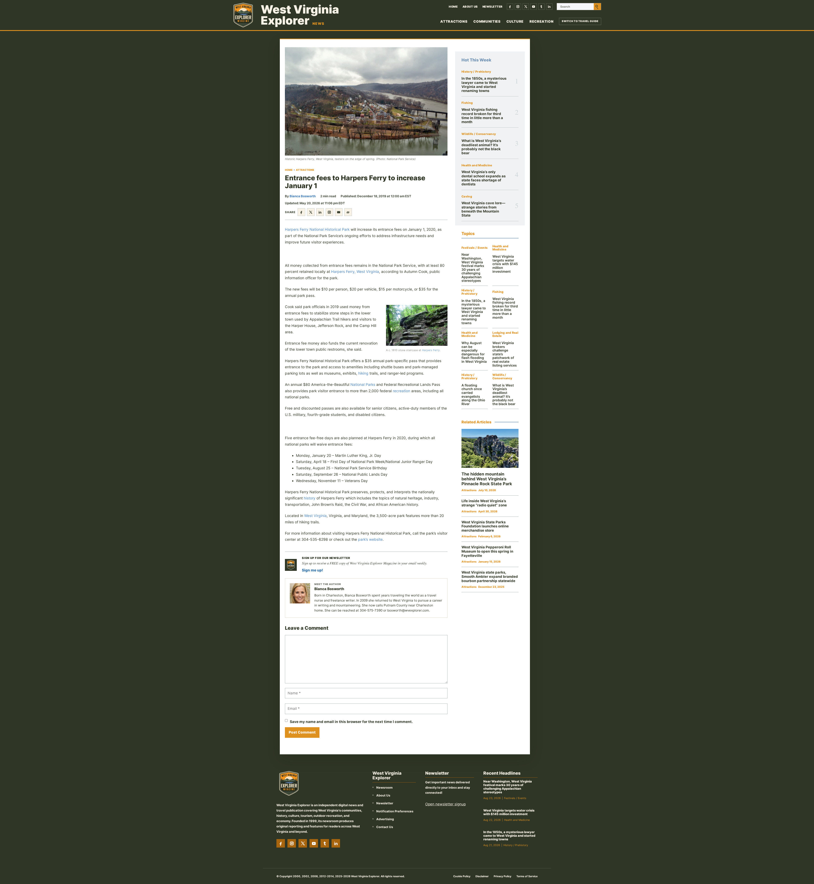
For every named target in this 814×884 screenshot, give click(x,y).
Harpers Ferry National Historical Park (317, 229)
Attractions (453, 21)
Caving (466, 196)
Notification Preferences (394, 811)
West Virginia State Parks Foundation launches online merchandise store (485, 526)
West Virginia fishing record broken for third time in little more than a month (482, 115)
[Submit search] (597, 6)
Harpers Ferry (431, 350)
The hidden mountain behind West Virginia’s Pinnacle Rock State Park (486, 478)
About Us (470, 6)
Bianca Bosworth (303, 196)
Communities (486, 21)
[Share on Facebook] (301, 212)
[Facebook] (510, 6)
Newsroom (384, 787)
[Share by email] (339, 212)
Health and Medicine (476, 165)
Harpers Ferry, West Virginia (355, 271)
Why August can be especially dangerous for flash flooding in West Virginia (474, 352)
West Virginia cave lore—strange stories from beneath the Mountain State (483, 209)
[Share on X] (311, 212)
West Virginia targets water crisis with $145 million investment (505, 263)
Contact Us (384, 827)
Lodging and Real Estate (505, 334)
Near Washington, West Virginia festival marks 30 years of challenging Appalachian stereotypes (472, 268)
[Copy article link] (348, 212)
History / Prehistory (476, 71)
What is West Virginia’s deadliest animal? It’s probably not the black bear (481, 147)
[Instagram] (518, 6)
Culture (514, 21)
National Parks (362, 384)
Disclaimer (482, 876)
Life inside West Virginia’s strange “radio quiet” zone (484, 503)
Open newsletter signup (445, 804)
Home (453, 6)
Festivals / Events (474, 247)
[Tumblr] (541, 6)
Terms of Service (527, 876)
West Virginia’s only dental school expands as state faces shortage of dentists (483, 178)
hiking (363, 373)
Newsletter (492, 6)
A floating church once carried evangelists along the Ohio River (473, 394)
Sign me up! (312, 570)
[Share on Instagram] (329, 212)
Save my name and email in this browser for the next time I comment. (351, 722)
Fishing (467, 102)
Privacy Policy (502, 876)
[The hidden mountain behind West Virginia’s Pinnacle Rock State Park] (490, 448)
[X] (526, 6)
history (309, 498)
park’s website (370, 539)
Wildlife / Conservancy (478, 134)
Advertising (385, 819)
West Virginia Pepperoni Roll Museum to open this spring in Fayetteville (487, 551)
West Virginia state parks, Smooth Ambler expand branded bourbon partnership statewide (489, 576)
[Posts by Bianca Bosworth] (300, 593)
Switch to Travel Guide (580, 21)
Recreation (541, 21)
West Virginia (315, 515)
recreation (401, 391)
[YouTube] (533, 6)
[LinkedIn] (549, 6)
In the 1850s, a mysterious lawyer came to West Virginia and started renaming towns (483, 84)
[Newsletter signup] (291, 565)
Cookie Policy (461, 876)
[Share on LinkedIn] (320, 212)
